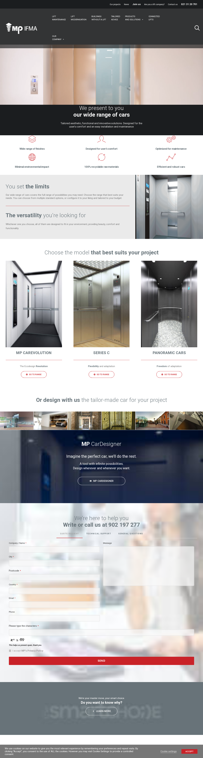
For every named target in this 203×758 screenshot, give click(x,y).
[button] (195, 28)
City (11, 556)
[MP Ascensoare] (21, 28)
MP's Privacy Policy (32, 650)
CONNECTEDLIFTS (154, 18)
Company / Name (17, 543)
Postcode (15, 570)
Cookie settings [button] (168, 751)
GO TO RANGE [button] (35, 374)
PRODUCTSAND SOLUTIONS (132, 18)
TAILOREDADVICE (115, 18)
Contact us (173, 4)
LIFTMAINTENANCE (59, 18)
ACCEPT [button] (189, 751)
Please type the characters (24, 625)
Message (107, 543)
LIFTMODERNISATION (78, 18)
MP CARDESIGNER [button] (103, 481)
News (126, 4)
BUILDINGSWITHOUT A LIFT (99, 18)
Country (13, 584)
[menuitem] (115, 4)
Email (12, 598)
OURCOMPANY (56, 38)
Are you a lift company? (154, 4)
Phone (12, 612)
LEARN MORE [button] (103, 711)
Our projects (115, 4)
